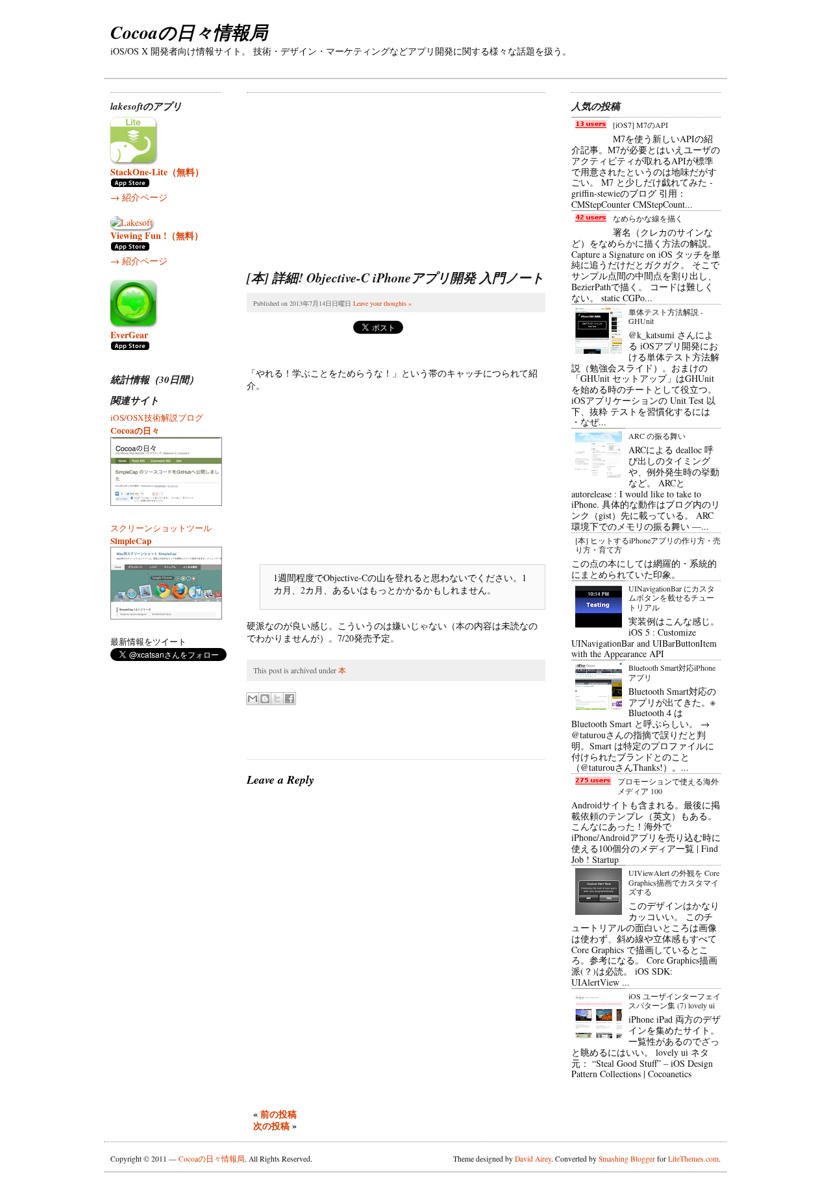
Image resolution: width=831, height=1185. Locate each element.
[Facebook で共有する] (289, 698)
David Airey (533, 1159)
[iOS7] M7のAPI (640, 124)
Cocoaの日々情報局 (188, 32)
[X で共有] (277, 698)
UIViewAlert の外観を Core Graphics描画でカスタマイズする (673, 882)
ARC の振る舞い (657, 435)
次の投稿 (271, 1125)
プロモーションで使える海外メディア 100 (668, 785)
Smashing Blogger (627, 1159)
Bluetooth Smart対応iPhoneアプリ (671, 672)
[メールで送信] (252, 698)
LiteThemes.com (693, 1159)
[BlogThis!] (264, 698)
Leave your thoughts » (382, 303)
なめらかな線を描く (648, 218)
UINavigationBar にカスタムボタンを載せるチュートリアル (671, 597)
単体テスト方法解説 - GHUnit (665, 316)
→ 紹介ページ (138, 197)
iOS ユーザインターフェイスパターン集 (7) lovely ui (674, 1000)
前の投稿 (278, 1114)
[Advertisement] (344, 174)
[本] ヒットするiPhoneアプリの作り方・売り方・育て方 (648, 545)
